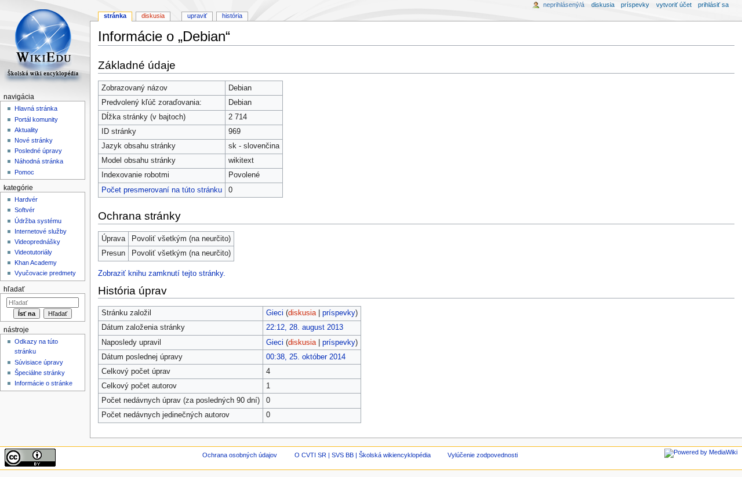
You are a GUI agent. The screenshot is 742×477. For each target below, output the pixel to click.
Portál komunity (36, 119)
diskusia (302, 313)
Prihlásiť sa (713, 4)
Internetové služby (40, 231)
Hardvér (26, 199)
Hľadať (14, 289)
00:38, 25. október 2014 (305, 357)
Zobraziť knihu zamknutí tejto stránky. (161, 274)
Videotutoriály (33, 252)
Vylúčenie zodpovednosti (483, 454)
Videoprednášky (37, 241)
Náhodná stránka (38, 161)
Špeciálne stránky (39, 372)
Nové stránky (33, 140)
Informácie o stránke (43, 383)
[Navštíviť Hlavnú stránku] (45, 45)
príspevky (338, 313)
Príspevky (635, 4)
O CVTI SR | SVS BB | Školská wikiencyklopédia (362, 454)
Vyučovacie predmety (45, 273)
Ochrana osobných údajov (239, 454)
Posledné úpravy (38, 150)
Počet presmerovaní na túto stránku (161, 190)
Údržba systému (37, 220)
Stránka (115, 15)
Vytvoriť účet (674, 4)
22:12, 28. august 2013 (304, 327)
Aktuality (26, 129)
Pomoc (24, 172)
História (232, 15)
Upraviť (197, 15)
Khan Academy (35, 262)
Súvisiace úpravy (38, 362)
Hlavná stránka (35, 108)
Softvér (24, 209)
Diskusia (153, 15)
